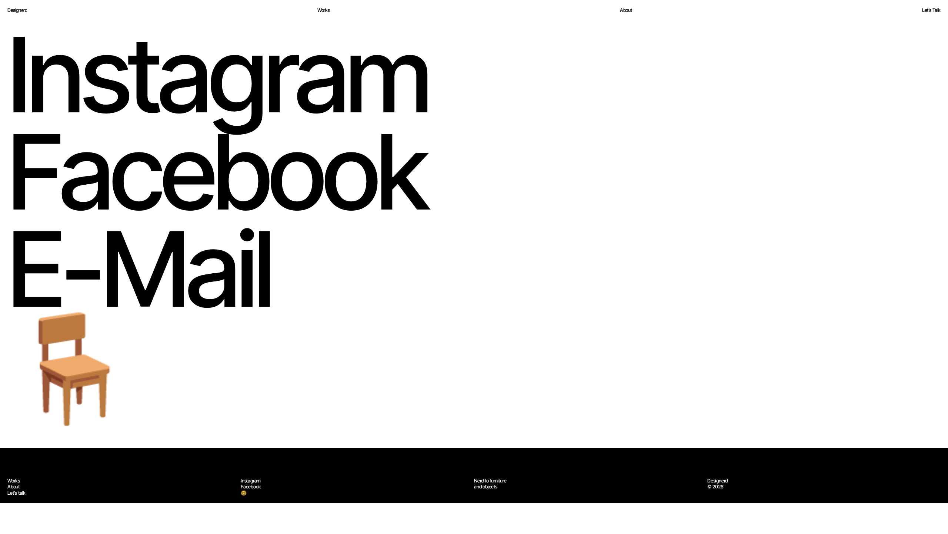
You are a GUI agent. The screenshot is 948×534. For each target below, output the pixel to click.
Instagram (251, 481)
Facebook (251, 487)
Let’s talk (16, 493)
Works (13, 481)
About (13, 487)
